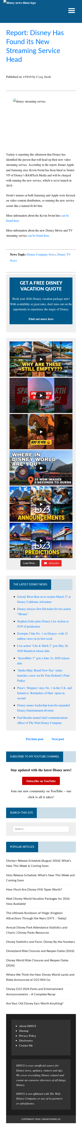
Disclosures (26, 1040)
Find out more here (41, 319)
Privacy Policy (27, 1035)
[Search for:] (41, 829)
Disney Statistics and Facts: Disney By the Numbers (40, 941)
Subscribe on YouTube (41, 781)
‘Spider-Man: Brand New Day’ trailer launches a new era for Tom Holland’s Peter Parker (43, 675)
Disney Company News (41, 254)
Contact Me (26, 1045)
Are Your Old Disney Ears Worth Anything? (34, 1003)
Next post (58, 739)
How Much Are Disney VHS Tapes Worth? (34, 889)
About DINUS (27, 1026)
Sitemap (24, 1031)
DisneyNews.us (51, 1119)
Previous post (34, 739)
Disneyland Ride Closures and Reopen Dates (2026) (40, 951)
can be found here (38, 235)
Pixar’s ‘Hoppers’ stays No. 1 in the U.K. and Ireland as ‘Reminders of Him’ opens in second (44, 693)
